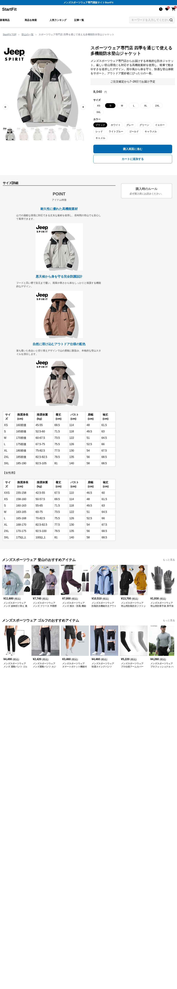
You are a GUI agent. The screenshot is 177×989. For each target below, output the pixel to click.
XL (145, 105)
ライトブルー (116, 131)
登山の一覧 (27, 34)
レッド (99, 131)
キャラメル (151, 131)
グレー (130, 125)
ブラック (100, 125)
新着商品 (5, 20)
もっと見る (169, 559)
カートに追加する (133, 158)
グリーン (144, 125)
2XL (157, 105)
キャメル (100, 138)
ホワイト (115, 125)
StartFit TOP (9, 34)
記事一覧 (79, 20)
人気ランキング (58, 20)
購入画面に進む (132, 148)
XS (98, 105)
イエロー (160, 125)
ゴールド (134, 131)
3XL (98, 112)
